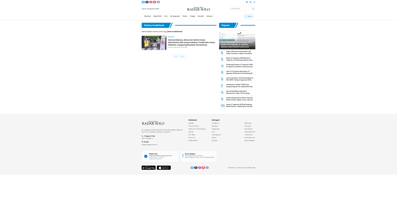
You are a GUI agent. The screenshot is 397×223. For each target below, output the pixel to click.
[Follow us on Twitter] (147, 2)
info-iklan (191, 135)
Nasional (147, 16)
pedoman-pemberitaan (197, 129)
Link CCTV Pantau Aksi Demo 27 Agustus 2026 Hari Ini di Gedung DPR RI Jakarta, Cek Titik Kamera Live (240, 73)
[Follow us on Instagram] (150, 2)
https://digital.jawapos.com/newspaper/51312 (199, 157)
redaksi (191, 123)
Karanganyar (175, 16)
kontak (190, 132)
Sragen (192, 16)
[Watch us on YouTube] (154, 2)
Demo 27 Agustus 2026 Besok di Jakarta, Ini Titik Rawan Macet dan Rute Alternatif (239, 60)
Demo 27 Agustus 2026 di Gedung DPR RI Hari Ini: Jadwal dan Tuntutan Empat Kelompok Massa (239, 106)
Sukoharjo (248, 123)
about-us (191, 138)
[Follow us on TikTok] (158, 2)
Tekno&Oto (249, 135)
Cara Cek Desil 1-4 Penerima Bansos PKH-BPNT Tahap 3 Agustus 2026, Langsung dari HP (239, 80)
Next (182, 56)
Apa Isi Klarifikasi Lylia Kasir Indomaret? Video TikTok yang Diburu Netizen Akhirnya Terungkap (239, 93)
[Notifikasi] (250, 2)
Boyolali (201, 16)
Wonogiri (248, 126)
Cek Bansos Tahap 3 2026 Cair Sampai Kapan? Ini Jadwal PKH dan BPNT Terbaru (239, 87)
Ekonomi (171, 37)
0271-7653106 (146, 139)
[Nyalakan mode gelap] (254, 2)
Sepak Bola (157, 16)
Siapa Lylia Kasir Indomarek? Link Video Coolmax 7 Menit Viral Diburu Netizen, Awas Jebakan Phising (239, 53)
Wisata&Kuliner (250, 132)
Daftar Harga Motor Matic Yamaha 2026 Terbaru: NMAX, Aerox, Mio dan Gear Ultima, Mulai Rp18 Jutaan (240, 100)
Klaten (185, 16)
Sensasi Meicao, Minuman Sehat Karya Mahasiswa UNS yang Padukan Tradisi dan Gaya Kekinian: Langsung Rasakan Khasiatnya (191, 42)
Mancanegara (250, 140)
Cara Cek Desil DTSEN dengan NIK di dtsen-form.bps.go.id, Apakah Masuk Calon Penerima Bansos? (236, 44)
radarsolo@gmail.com (150, 145)
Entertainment (250, 138)
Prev (175, 56)
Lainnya (209, 16)
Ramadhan (248, 129)
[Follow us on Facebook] (143, 2)
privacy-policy (193, 126)
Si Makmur (215, 123)
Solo (166, 16)
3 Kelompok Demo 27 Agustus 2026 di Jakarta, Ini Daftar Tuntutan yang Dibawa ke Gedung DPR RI (240, 67)
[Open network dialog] (247, 2)
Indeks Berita (193, 140)
